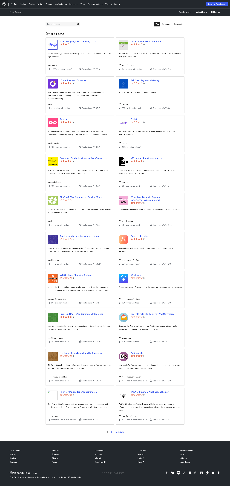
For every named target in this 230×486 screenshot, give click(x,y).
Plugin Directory (16, 12)
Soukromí (13, 462)
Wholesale (136, 275)
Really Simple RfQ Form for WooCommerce (153, 314)
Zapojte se (142, 451)
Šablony (55, 454)
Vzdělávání (99, 451)
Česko (34, 473)
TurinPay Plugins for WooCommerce (78, 392)
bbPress (183, 458)
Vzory (54, 462)
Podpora (98, 454)
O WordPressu (15, 451)
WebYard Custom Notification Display (150, 392)
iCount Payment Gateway (73, 80)
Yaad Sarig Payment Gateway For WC (79, 41)
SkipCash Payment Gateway (145, 80)
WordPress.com (186, 451)
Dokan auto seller (140, 236)
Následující (119, 432)
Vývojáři (98, 458)
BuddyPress (185, 462)
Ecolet (134, 119)
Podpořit (141, 458)
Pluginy (55, 458)
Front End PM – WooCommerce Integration (81, 314)
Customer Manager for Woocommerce (80, 236)
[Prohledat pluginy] (78, 24)
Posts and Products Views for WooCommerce (83, 158)
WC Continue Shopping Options (76, 275)
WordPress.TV (100, 462)
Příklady (55, 451)
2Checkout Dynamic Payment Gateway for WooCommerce (146, 198)
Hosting (13, 458)
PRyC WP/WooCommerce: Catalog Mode (81, 197)
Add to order (137, 353)
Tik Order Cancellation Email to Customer (81, 353)
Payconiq (64, 119)
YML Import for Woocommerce (146, 158)
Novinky (13, 454)
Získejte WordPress (216, 4)
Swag (141, 462)
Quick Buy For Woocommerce (146, 41)
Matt (182, 454)
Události (141, 454)
